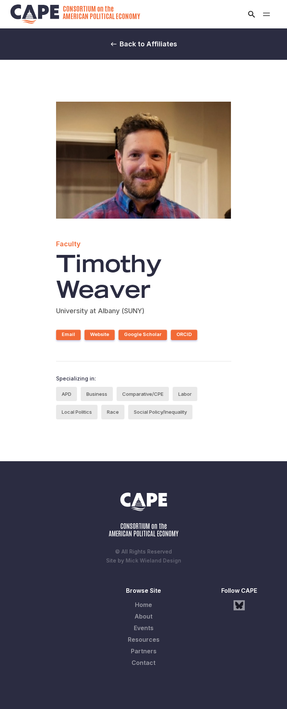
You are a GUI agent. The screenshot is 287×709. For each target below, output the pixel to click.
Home (143, 604)
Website (99, 334)
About (143, 616)
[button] (266, 14)
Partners (144, 651)
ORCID (184, 334)
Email (68, 334)
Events (144, 628)
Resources (144, 639)
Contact (143, 662)
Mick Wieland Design (153, 560)
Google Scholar (142, 334)
